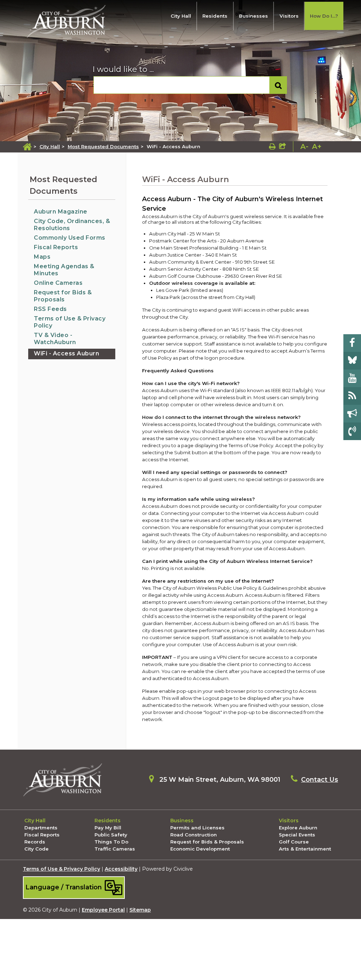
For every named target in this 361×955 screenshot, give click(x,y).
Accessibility (121, 869)
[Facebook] (352, 343)
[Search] (278, 85)
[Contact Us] (352, 431)
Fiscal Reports (56, 247)
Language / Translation (64, 887)
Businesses (253, 16)
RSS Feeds (50, 309)
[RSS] (352, 396)
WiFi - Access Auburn (66, 353)
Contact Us (319, 779)
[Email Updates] (352, 413)
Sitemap (140, 910)
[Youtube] (352, 378)
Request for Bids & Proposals (63, 296)
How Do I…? (324, 16)
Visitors (289, 16)
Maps (42, 256)
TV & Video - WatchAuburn (55, 339)
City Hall (181, 16)
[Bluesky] (352, 361)
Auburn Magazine (60, 211)
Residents (214, 16)
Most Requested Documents (103, 146)
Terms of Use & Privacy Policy (61, 869)
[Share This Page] (282, 146)
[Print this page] (272, 146)
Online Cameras (58, 283)
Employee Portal (103, 910)
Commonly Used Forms (69, 237)
